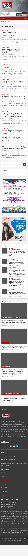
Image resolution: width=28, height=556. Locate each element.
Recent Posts (7, 246)
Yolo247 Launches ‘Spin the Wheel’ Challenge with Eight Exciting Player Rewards (12, 50)
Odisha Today (11, 37)
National (10, 248)
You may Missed (7, 301)
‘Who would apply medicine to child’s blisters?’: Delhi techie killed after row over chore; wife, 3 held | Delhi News (17, 293)
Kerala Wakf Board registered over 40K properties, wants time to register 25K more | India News (16, 253)
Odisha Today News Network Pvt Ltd (17, 538)
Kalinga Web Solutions (16, 540)
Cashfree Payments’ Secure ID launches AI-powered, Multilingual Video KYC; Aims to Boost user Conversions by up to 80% (13, 114)
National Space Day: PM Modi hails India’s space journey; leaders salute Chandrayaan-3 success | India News (16, 283)
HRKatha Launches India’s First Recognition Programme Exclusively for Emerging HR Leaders (12, 34)
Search (24, 164)
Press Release (5, 30)
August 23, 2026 (11, 257)
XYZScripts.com (18, 545)
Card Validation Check (6, 480)
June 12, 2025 (4, 37)
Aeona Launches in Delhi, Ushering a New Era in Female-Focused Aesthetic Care (13, 82)
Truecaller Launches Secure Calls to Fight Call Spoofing (13, 67)
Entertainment (12, 267)
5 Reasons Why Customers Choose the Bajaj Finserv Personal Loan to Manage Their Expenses (14, 148)
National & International (14, 249)
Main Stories (11, 259)
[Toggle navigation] (3, 18)
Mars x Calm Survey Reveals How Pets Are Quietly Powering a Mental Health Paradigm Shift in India (14, 98)
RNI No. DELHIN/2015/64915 (19, 542)
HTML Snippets (9, 545)
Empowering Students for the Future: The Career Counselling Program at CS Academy (13, 131)
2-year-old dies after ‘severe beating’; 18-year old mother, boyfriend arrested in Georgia (16, 262)
